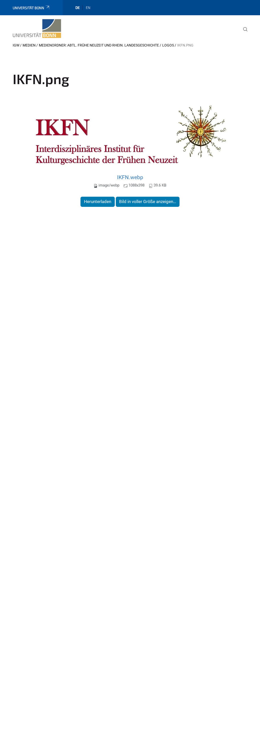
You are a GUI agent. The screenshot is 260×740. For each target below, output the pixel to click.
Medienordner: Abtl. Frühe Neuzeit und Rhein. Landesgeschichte (99, 45)
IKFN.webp (130, 177)
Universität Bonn (28, 8)
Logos (168, 45)
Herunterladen (97, 201)
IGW (16, 45)
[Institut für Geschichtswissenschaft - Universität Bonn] (37, 28)
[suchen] (243, 33)
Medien (29, 45)
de (77, 7)
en (88, 7)
